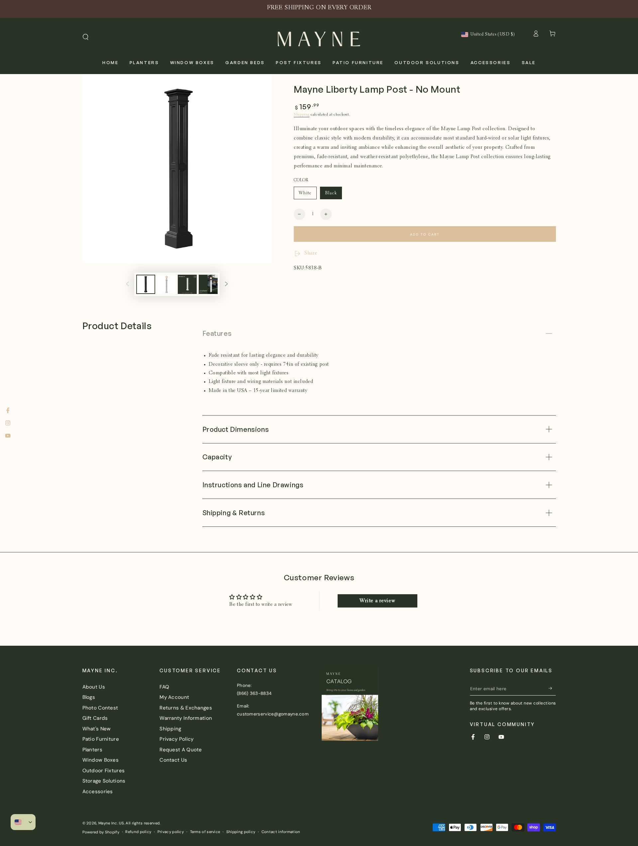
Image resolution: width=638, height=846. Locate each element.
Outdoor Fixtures (103, 770)
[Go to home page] (319, 37)
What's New (96, 728)
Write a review (377, 601)
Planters (92, 749)
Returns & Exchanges (186, 708)
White (307, 195)
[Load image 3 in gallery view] (166, 284)
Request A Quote (181, 749)
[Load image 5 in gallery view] (208, 284)
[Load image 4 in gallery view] (187, 284)
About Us (93, 687)
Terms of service (205, 831)
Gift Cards (95, 718)
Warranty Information (186, 718)
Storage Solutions (104, 781)
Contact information (281, 831)
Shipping (301, 115)
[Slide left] (127, 284)
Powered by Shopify (100, 832)
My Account (174, 697)
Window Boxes (100, 760)
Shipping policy (241, 831)
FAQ (164, 687)
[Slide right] (227, 284)
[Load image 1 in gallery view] (145, 284)
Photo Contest (100, 708)
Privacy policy (171, 831)
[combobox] (488, 35)
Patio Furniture (100, 739)
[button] (85, 37)
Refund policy (138, 831)
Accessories (97, 791)
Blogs (88, 697)
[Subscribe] (552, 689)
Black (333, 195)
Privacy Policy (176, 739)
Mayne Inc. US (111, 823)
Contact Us (173, 760)
